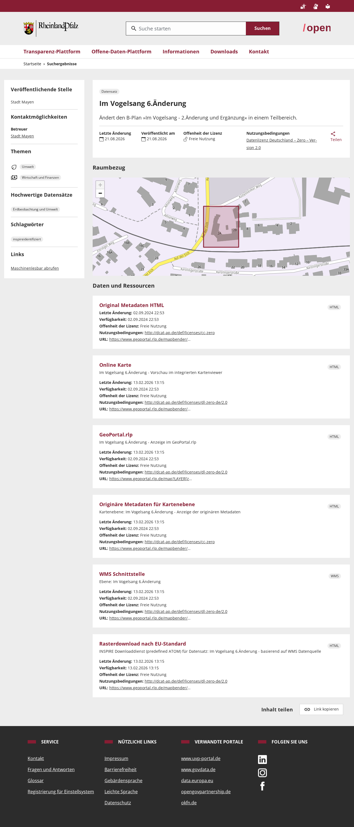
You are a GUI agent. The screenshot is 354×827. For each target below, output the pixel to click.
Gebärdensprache (123, 780)
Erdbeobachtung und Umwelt (35, 209)
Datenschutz (118, 803)
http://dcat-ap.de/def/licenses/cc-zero (180, 332)
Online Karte (115, 365)
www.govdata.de (198, 769)
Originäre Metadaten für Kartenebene (147, 504)
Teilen (336, 139)
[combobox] (186, 28)
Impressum (116, 758)
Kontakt (259, 51)
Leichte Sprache (121, 792)
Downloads (224, 51)
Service (49, 742)
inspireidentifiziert (27, 239)
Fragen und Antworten (51, 769)
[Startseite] (51, 28)
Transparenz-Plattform (52, 51)
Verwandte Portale (218, 742)
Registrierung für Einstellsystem (61, 792)
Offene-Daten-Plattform (122, 51)
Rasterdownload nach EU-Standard (142, 644)
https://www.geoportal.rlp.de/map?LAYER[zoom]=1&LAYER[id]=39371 (172, 478)
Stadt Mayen (22, 136)
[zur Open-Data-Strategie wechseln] (316, 28)
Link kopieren (326, 709)
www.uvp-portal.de (200, 758)
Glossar (36, 780)
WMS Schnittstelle (122, 574)
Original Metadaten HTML (131, 305)
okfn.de (189, 803)
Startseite (32, 63)
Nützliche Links (137, 742)
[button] (100, 185)
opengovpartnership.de (206, 792)
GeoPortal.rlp (115, 435)
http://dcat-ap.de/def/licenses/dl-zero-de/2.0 (186, 402)
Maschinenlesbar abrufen (35, 268)
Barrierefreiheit (121, 769)
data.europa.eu (197, 780)
